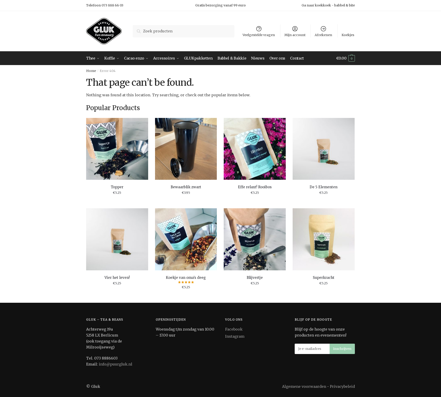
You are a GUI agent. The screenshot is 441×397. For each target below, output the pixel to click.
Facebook (234, 329)
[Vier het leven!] (117, 239)
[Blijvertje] (255, 239)
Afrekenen (323, 35)
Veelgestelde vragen (259, 35)
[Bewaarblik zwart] (186, 149)
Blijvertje (255, 277)
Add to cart (117, 203)
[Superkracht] (324, 239)
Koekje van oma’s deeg (186, 277)
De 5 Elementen (323, 187)
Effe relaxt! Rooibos (255, 187)
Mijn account (294, 35)
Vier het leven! (117, 277)
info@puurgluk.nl (115, 364)
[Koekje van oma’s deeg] (186, 239)
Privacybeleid (342, 386)
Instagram (234, 336)
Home (91, 71)
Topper (117, 187)
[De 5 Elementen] (324, 149)
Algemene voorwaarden (304, 386)
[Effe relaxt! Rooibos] (255, 149)
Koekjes (348, 35)
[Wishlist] (141, 124)
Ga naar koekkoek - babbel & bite (328, 5)
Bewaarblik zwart (186, 187)
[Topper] (117, 149)
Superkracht (323, 277)
